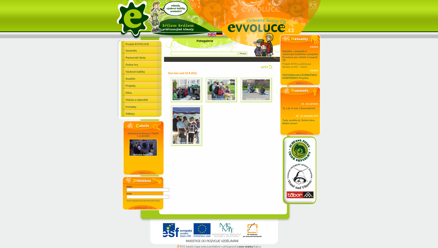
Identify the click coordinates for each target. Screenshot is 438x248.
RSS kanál (185, 246)
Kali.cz (257, 246)
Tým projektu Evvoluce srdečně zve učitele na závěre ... (300, 79)
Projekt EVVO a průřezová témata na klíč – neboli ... (300, 57)
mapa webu (201, 246)
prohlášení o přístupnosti (222, 246)
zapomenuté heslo (151, 201)
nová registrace (134, 201)
